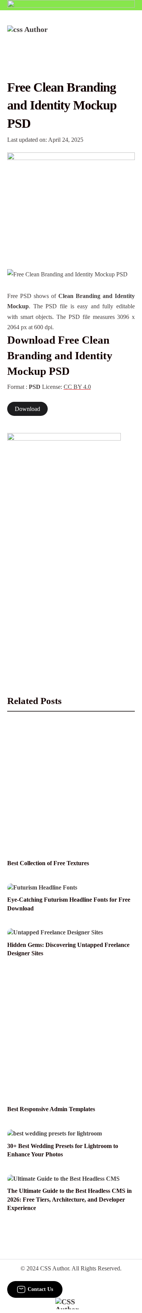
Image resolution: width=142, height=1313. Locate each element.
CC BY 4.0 (77, 387)
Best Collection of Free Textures (48, 863)
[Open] (130, 36)
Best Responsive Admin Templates (51, 1109)
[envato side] (64, 546)
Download (27, 409)
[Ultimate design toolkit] (71, 202)
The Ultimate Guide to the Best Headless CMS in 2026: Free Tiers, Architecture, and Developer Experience (69, 1199)
